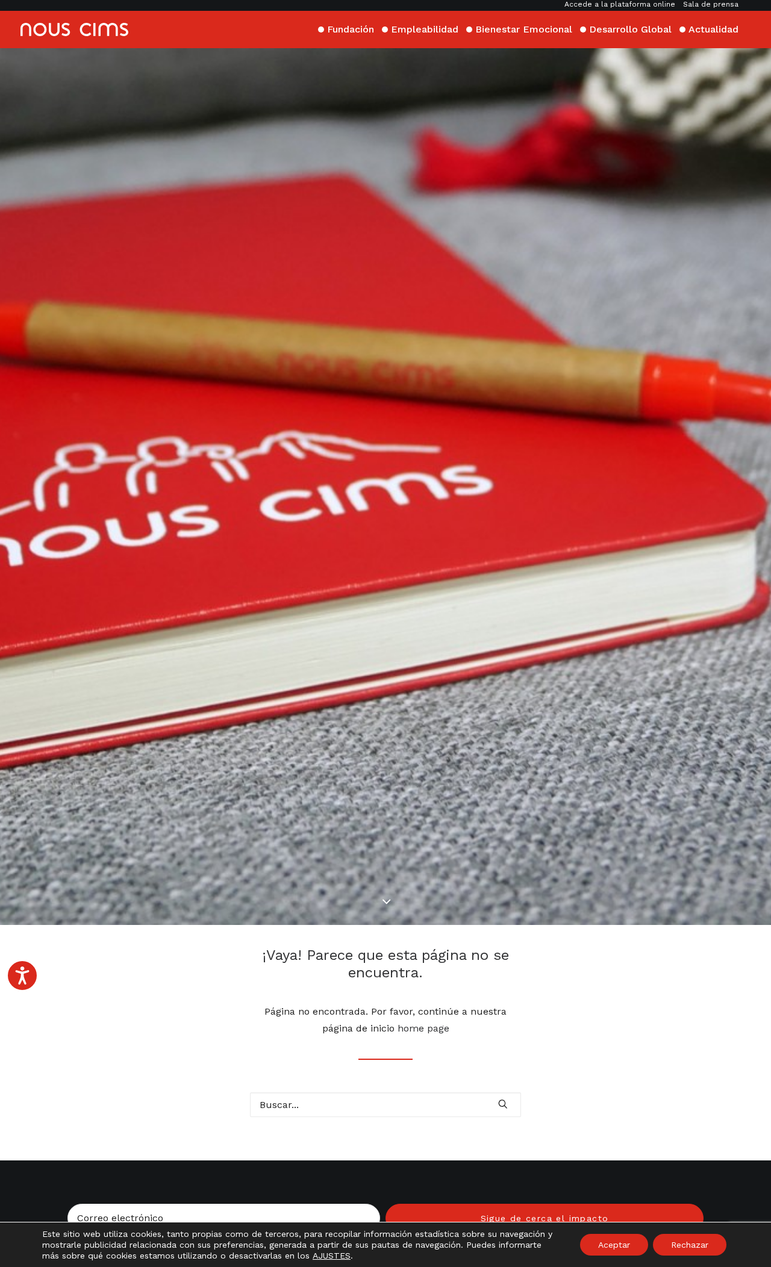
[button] (503, 1103)
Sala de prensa (710, 4)
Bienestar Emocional (523, 29)
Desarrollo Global (630, 29)
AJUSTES (332, 1255)
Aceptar (614, 1245)
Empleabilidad (424, 29)
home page (423, 1028)
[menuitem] (621, 4)
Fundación (350, 29)
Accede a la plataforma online (619, 4)
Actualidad (713, 29)
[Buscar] (385, 1104)
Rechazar (689, 1245)
